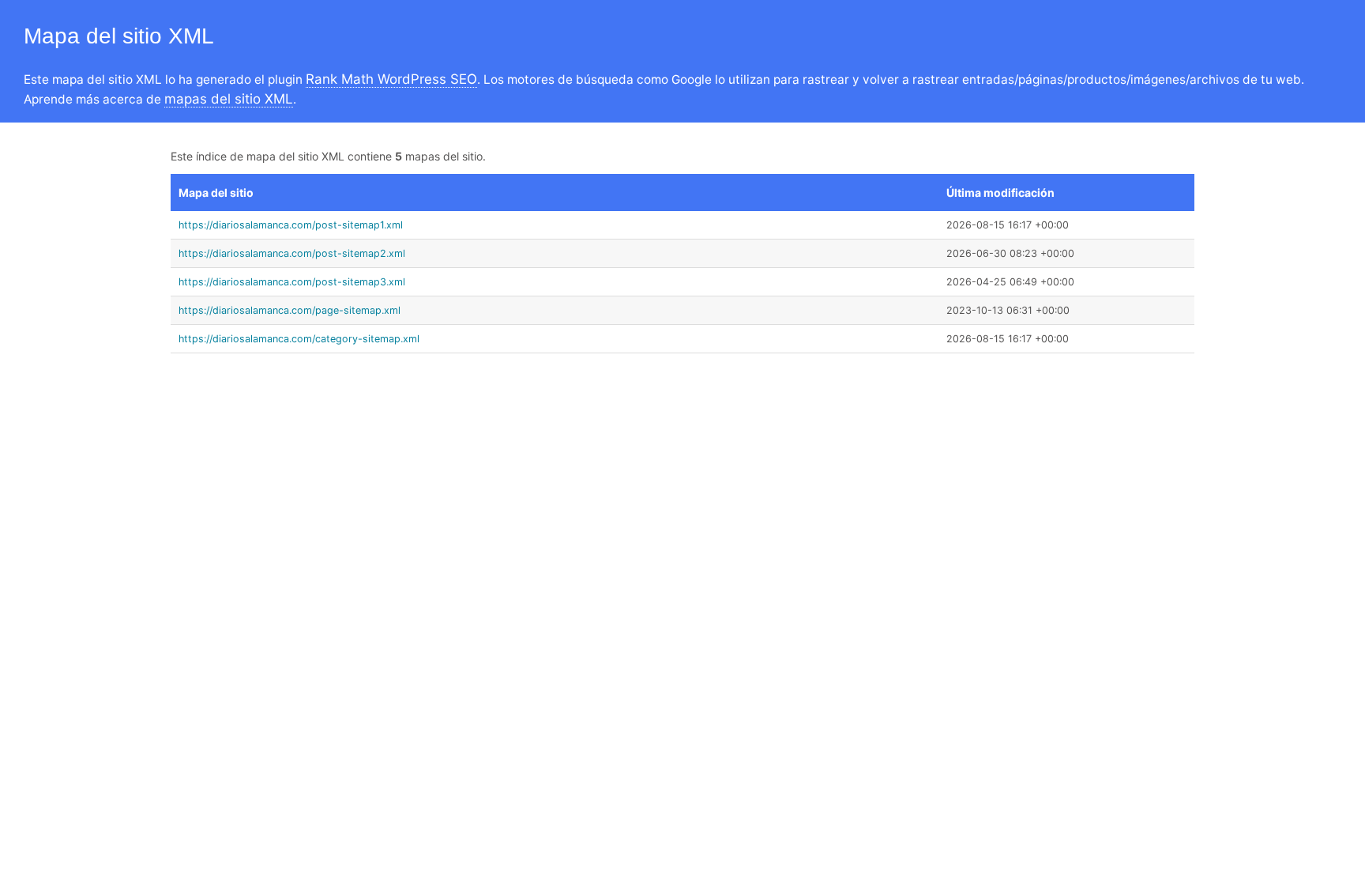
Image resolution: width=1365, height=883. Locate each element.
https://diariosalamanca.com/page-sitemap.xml (289, 310)
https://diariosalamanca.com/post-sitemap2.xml (292, 253)
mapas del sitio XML (228, 99)
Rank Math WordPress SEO (391, 79)
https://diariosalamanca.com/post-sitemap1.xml (291, 225)
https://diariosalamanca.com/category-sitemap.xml (299, 339)
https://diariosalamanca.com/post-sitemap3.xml (292, 282)
